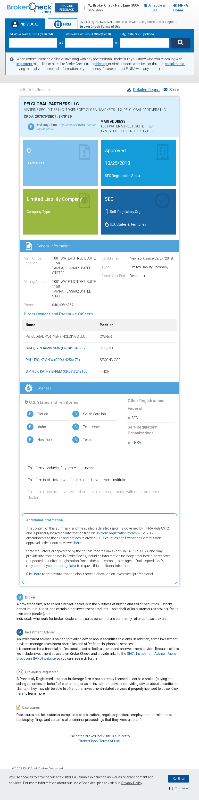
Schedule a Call (156, 7)
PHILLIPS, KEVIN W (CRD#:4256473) (53, 360)
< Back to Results (35, 89)
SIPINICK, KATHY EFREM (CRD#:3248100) (57, 371)
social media (175, 64)
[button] (178, 788)
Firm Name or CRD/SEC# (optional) (88, 34)
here (77, 543)
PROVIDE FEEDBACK (66, 7)
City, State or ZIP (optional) (138, 34)
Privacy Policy (131, 783)
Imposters (25, 64)
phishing (101, 64)
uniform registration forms (116, 533)
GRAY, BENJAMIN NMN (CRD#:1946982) (56, 348)
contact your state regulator (55, 566)
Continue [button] (178, 778)
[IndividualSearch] (180, 43)
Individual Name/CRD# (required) (31, 34)
